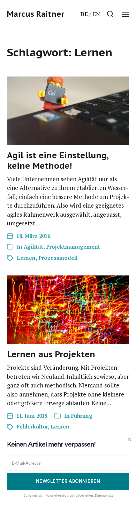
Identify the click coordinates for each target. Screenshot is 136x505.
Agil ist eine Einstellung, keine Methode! (57, 160)
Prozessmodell (58, 257)
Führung (81, 415)
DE (84, 14)
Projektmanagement (73, 246)
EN (96, 14)
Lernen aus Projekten (51, 354)
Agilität (33, 246)
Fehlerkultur (32, 426)
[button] (110, 14)
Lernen (26, 257)
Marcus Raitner (35, 14)
